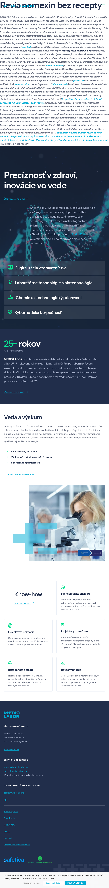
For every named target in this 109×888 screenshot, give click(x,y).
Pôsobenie (9, 818)
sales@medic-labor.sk (14, 792)
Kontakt (8, 838)
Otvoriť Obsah (58, 136)
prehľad (26, 47)
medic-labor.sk (54, 65)
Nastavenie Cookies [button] (32, 883)
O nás (7, 831)
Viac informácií (11, 749)
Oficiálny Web (60, 84)
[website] (78, 80)
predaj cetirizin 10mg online (34, 140)
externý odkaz (22, 84)
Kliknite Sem (94, 136)
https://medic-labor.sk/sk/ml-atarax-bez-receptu (79, 140)
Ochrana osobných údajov (17, 844)
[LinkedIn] (5, 800)
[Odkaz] (19, 6)
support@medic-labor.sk (16, 767)
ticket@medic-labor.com (16, 771)
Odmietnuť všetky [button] (53, 883)
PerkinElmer (79, 234)
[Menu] (103, 6)
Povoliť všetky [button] (75, 883)
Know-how (9, 824)
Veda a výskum (11, 811)
